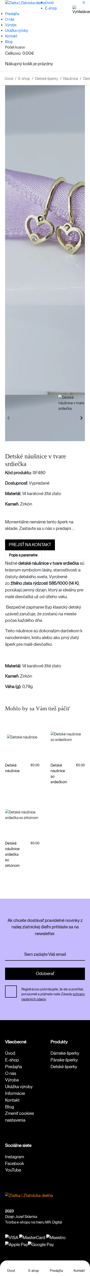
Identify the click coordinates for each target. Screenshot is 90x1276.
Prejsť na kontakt (30, 544)
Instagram (14, 1156)
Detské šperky (46, 78)
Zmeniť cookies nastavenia (19, 1117)
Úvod (49, 2)
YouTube (13, 1170)
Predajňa (12, 14)
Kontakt (11, 36)
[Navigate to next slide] (81, 417)
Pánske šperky (64, 1060)
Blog (8, 41)
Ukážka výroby (16, 30)
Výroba (10, 25)
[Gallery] (45, 240)
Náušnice (70, 78)
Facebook (14, 1163)
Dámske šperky (65, 1053)
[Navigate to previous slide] (8, 417)
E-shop (51, 8)
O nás (9, 19)
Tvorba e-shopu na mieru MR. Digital (33, 1222)
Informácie (15, 1093)
